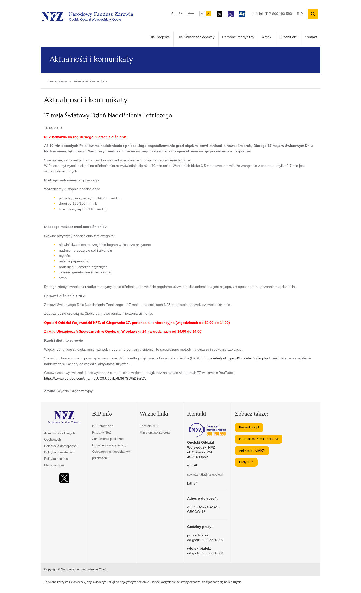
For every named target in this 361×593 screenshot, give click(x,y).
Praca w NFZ (101, 432)
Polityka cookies (56, 459)
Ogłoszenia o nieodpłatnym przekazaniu (111, 455)
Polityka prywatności (59, 452)
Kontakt (311, 37)
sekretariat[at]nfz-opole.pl (205, 474)
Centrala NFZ (149, 426)
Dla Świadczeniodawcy (196, 37)
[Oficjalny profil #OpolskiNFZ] (64, 478)
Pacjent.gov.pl (249, 427)
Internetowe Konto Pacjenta (258, 439)
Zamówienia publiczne (108, 439)
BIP (300, 14)
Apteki (267, 37)
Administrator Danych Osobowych (59, 436)
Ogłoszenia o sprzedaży (109, 445)
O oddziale (288, 37)
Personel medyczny (238, 37)
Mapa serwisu (54, 465)
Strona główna (57, 81)
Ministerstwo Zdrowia (155, 432)
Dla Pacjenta (159, 37)
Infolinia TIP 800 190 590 (272, 14)
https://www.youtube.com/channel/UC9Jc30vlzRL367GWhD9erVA (95, 378)
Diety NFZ (246, 462)
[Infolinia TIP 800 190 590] (207, 430)
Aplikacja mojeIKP (252, 450)
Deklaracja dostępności (60, 446)
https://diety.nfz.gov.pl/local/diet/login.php (236, 358)
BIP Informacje (102, 426)
